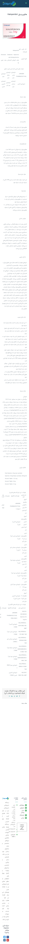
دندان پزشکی (22, 811)
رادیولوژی (22, 808)
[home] (5, 799)
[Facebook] (8, 937)
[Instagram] (4, 940)
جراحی (22, 818)
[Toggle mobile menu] (26, 3)
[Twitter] (4, 937)
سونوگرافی (22, 805)
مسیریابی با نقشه (13, 835)
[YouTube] (8, 940)
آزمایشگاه (22, 815)
